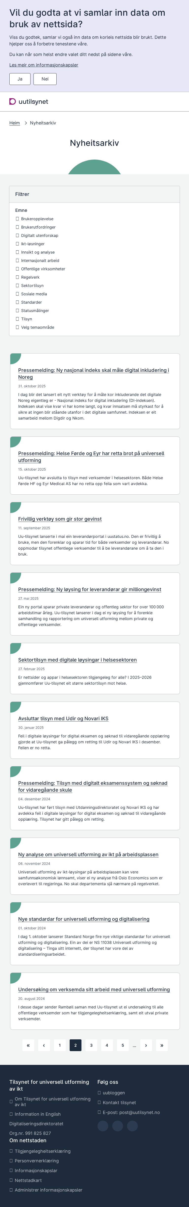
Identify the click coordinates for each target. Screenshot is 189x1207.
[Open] (171, 243)
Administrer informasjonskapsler (48, 1190)
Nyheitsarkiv (43, 122)
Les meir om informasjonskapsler (43, 65)
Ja (19, 78)
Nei (45, 78)
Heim (14, 122)
